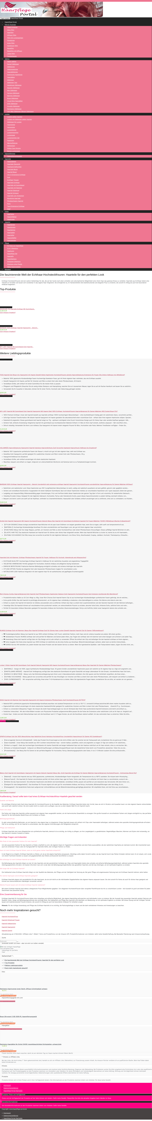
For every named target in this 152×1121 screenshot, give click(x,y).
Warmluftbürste (12, 143)
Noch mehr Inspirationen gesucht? (16, 968)
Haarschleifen (11, 238)
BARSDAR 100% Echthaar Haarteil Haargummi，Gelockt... (19, 328)
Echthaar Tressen (13, 180)
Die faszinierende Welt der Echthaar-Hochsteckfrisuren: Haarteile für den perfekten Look (34, 960)
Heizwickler (11, 127)
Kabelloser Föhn (12, 46)
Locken (7, 114)
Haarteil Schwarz (13, 193)
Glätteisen (10, 80)
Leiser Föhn (11, 53)
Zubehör (7, 222)
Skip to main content (7, 1)
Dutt (8, 177)
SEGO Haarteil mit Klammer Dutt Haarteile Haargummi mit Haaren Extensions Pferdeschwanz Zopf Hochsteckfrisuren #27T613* (43, 700)
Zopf (8, 209)
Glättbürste (11, 67)
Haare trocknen (12, 27)
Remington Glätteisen (14, 109)
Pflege (7, 243)
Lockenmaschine (12, 132)
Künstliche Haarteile (13, 198)
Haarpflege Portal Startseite (13, 1091)
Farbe (7, 211)
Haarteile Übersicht (13, 164)
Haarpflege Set (12, 254)
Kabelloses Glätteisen (14, 85)
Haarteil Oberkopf (13, 190)
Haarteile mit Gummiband (15, 185)
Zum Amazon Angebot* (8, 312)
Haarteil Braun (12, 172)
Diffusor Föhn (11, 35)
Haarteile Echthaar (13, 182)
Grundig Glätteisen (13, 106)
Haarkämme (11, 230)
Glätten (7, 59)
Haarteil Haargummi (8, 927)
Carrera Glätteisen (13, 93)
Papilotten (10, 140)
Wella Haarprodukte (13, 267)
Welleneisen (11, 146)
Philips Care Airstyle (14, 148)
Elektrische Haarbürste (14, 75)
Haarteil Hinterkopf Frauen (11, 920)
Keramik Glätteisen (13, 88)
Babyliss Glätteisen (13, 96)
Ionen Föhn (10, 43)
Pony (9, 204)
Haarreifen (10, 235)
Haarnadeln (11, 232)
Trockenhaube (12, 56)
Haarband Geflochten (14, 167)
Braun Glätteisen (12, 98)
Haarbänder (11, 225)
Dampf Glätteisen (13, 64)
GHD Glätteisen (12, 103)
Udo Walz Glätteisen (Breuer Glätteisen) (20, 111)
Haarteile (8, 159)
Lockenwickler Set (13, 138)
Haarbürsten (11, 227)
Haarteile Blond (12, 169)
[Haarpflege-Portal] (51, 16)
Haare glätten (11, 61)
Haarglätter (11, 77)
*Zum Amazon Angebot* (8, 996)
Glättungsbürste (12, 69)
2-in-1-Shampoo (12, 248)
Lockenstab (11, 135)
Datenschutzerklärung (11, 1088)
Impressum (7, 1085)
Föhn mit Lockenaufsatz (15, 38)
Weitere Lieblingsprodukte (14, 965)
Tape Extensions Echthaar (15, 206)
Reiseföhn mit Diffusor (14, 51)
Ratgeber (8, 269)
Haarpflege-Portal (17, 18)
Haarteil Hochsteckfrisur (10, 916)
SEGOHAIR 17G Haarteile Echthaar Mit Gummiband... (17, 309)
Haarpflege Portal (11, 22)
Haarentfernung (10, 154)
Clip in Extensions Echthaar (16, 175)
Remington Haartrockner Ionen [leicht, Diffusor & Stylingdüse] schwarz (23, 989)
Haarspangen (11, 240)
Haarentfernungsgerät (14, 156)
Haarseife (10, 256)
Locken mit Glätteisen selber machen (19, 119)
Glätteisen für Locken (14, 122)
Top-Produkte (9, 963)
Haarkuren (10, 251)
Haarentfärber (12, 217)
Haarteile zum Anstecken (15, 196)
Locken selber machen (14, 117)
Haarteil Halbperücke (9, 923)
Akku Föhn (10, 30)
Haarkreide (11, 219)
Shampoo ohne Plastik (14, 264)
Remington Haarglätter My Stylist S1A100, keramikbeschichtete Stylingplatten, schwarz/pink (30, 1044)
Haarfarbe (10, 214)
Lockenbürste (11, 130)
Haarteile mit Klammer (14, 188)
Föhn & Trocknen (10, 25)
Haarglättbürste (12, 72)
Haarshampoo (12, 259)
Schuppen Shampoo (14, 261)
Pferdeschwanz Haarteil (15, 201)
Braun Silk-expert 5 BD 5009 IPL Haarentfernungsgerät (18, 1016)
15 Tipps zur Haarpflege (15, 246)
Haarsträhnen (11, 161)
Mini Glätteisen (12, 90)
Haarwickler (11, 125)
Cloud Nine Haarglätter (15, 101)
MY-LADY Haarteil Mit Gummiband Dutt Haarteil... (16, 347)
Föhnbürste (11, 40)
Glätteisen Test (12, 82)
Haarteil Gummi (7, 930)
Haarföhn (10, 32)
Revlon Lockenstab (13, 151)
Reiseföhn (10, 48)
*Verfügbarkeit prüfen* (7, 1023)
